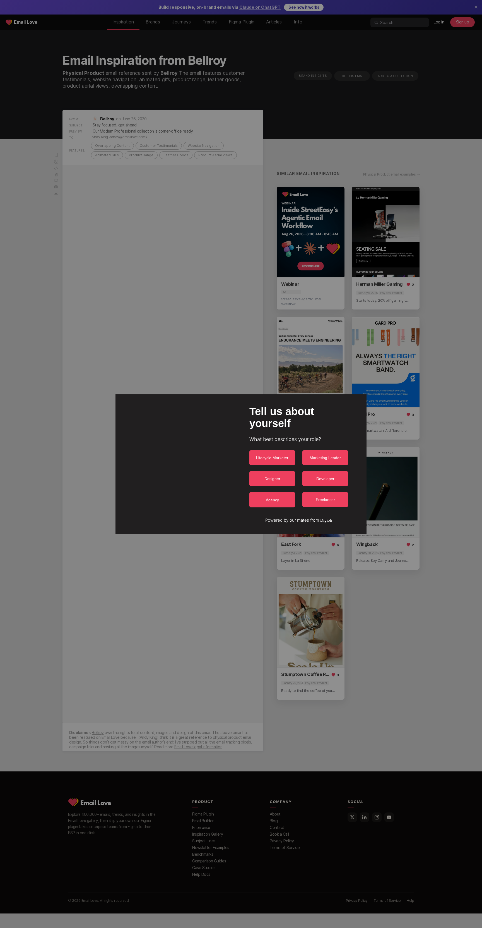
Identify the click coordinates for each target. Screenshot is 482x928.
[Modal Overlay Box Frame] (241, 464)
